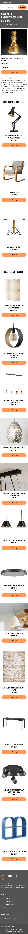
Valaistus (5, 24)
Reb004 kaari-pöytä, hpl (14, 247)
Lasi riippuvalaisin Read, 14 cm (14, 633)
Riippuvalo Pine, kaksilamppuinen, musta (14, 540)
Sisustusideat (7, 901)
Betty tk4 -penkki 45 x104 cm (14, 745)
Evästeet (20, 929)
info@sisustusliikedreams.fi (7, 2)
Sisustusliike (7, 898)
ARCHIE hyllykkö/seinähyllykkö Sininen (14, 852)
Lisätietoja (14, 72)
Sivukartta (20, 931)
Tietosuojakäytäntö (10, 931)
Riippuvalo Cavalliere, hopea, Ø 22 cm (14, 448)
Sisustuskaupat (8, 904)
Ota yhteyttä (13, 929)
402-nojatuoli (14, 192)
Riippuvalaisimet (14, 24)
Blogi (5, 908)
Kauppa (22, 7)
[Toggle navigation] (3, 7)
